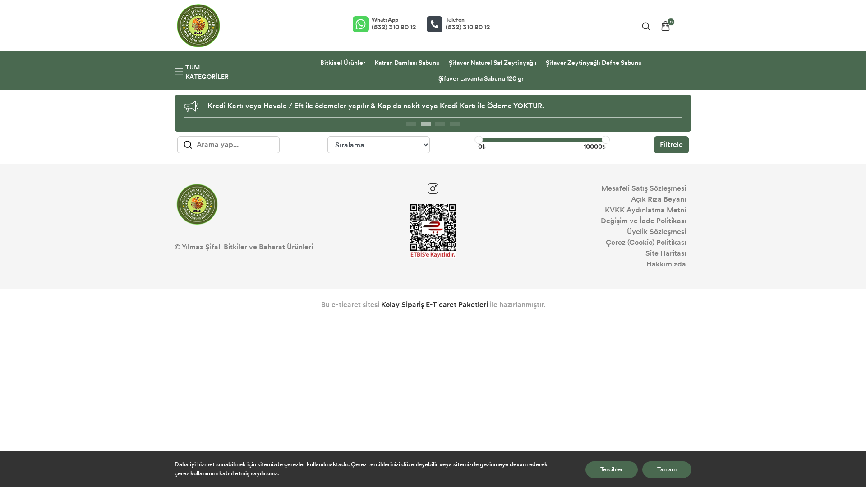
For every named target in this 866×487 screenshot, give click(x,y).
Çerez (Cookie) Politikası (646, 242)
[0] (665, 26)
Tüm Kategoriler (207, 72)
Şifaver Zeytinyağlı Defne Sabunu (594, 63)
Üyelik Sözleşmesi (656, 231)
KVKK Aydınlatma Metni (645, 210)
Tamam (667, 469)
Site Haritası (665, 253)
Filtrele (671, 144)
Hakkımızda (666, 264)
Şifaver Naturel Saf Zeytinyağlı (493, 63)
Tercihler (611, 469)
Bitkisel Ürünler (342, 63)
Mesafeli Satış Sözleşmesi (643, 188)
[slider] (478, 140)
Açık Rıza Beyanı (658, 199)
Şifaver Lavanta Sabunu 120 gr (481, 78)
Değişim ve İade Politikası (643, 221)
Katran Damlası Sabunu (407, 63)
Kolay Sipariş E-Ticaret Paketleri (434, 304)
